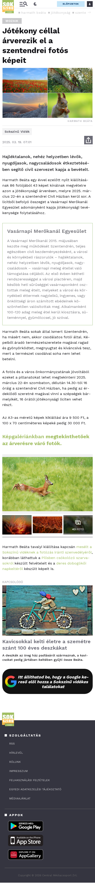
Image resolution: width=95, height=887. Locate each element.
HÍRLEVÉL (16, 752)
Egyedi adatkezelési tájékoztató (35, 789)
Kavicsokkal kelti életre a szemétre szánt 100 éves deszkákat (46, 645)
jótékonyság (60, 12)
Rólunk (15, 761)
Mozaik (12, 21)
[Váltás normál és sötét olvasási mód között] (35, 4)
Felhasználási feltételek (29, 780)
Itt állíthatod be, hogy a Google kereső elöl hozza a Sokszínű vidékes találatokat (53, 682)
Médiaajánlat (19, 798)
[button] (89, 12)
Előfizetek (71, 4)
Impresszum (18, 771)
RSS (12, 743)
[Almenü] (23, 4)
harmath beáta (33, 12)
